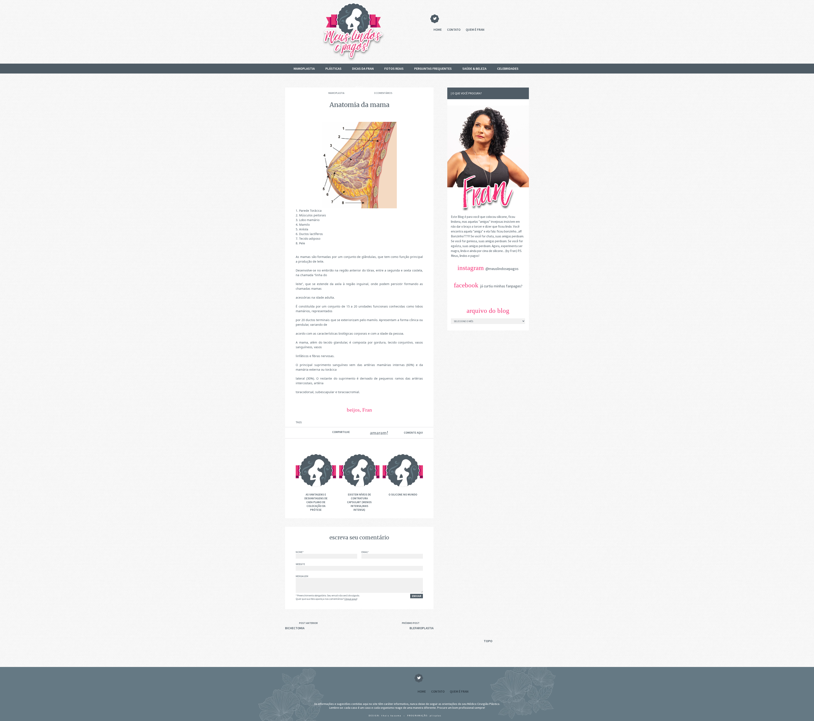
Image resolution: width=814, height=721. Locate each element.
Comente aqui (413, 432)
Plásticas (333, 68)
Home (437, 30)
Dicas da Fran (363, 68)
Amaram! (376, 433)
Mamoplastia (304, 68)
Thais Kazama (391, 715)
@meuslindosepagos (502, 268)
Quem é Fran (475, 30)
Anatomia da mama (359, 105)
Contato (453, 30)
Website (300, 564)
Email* (365, 552)
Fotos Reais (394, 68)
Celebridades (508, 68)
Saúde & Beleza (474, 68)
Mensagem (302, 576)
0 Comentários (383, 93)
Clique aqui (350, 598)
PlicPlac (436, 715)
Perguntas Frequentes (433, 68)
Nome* (300, 552)
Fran (367, 410)
